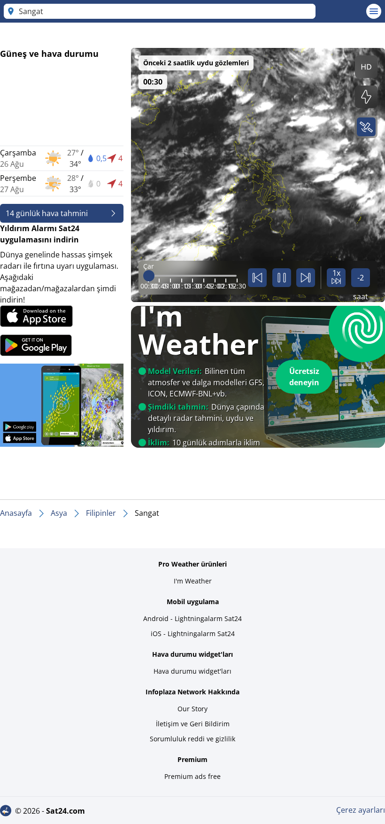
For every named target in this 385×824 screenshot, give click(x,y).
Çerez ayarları (360, 810)
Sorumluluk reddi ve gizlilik (192, 738)
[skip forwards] (305, 277)
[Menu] (373, 11)
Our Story (192, 708)
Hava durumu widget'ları (192, 671)
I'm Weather (193, 580)
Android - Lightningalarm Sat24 (192, 618)
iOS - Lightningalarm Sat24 (193, 633)
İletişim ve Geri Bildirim (193, 723)
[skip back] (257, 277)
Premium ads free (192, 776)
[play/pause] (281, 277)
